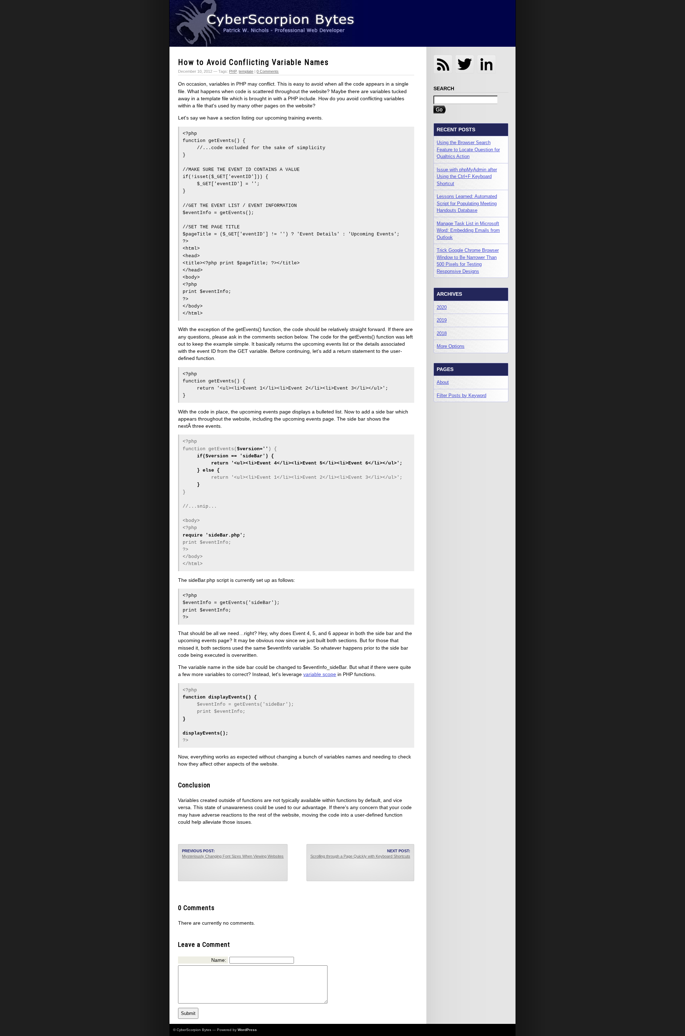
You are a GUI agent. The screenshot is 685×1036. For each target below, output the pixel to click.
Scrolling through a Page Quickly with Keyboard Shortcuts (360, 856)
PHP (233, 71)
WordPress (247, 1030)
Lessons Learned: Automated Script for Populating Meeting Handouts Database (467, 203)
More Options (451, 346)
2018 (442, 333)
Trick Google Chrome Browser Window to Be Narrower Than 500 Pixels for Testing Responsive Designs (468, 261)
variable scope (319, 674)
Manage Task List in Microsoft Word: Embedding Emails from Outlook (468, 230)
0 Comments (268, 71)
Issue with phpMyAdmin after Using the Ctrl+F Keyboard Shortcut (467, 176)
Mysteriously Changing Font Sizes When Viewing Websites (233, 856)
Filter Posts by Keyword (461, 395)
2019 (442, 320)
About (443, 382)
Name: (218, 960)
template (246, 71)
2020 (442, 307)
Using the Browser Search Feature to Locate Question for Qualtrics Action (468, 149)
